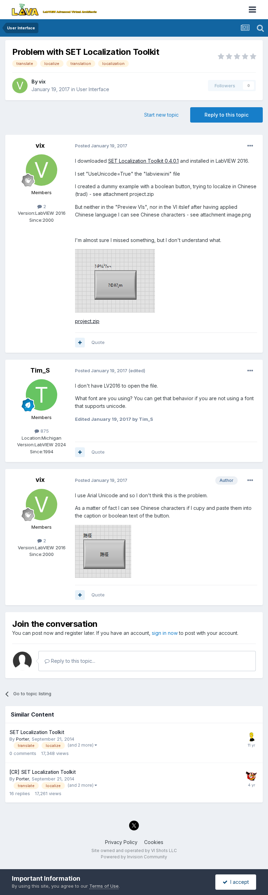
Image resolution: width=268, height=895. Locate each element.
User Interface (92, 89)
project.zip (87, 321)
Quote (98, 342)
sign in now (165, 633)
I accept (238, 882)
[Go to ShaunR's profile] (251, 775)
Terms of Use (104, 886)
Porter (22, 739)
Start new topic (161, 115)
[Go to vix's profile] (20, 85)
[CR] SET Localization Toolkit (42, 772)
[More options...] (250, 146)
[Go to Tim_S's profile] (41, 395)
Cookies (153, 842)
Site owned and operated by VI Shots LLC (134, 850)
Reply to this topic (226, 115)
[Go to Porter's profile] (251, 735)
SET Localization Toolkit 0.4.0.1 (143, 161)
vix (42, 82)
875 (44, 431)
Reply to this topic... (72, 661)
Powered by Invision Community (134, 856)
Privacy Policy (121, 842)
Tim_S (40, 370)
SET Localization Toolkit (36, 732)
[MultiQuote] (80, 342)
